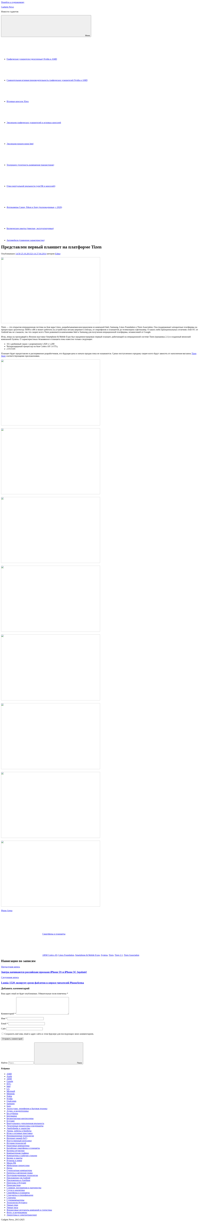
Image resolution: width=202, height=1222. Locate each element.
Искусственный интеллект (19, 1141)
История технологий (16, 1143)
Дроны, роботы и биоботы (19, 1131)
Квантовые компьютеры (18, 1145)
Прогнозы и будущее (16, 1183)
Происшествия (13, 1185)
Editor (57, 254)
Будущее (11, 1121)
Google (10, 1081)
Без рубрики (12, 1113)
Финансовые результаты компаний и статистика (29, 1210)
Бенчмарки (12, 1116)
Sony (9, 1106)
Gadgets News (7, 7)
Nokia (9, 1096)
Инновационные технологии (20, 1136)
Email (4, 1023)
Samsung (11, 1103)
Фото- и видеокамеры (17, 1212)
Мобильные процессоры (18, 1165)
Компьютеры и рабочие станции (22, 1155)
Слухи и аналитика (16, 1190)
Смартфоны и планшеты (53, 934)
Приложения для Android (18, 1178)
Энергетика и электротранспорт (22, 1215)
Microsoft (11, 1091)
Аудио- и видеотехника (18, 1111)
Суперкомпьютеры (15, 1200)
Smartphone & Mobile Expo (87, 955)
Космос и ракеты (14, 1158)
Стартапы (11, 1197)
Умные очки (12, 1205)
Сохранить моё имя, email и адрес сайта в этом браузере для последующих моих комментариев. (49, 1034)
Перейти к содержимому (12, 2)
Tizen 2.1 (119, 955)
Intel (8, 1086)
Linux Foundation (66, 955)
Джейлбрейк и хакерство (18, 1128)
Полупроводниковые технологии (22, 1175)
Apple (9, 1076)
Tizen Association (131, 955)
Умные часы (12, 1207)
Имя (4, 1018)
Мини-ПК (11, 1163)
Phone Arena (6, 910)
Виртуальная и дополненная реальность (25, 1123)
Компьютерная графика (18, 1153)
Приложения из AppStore (18, 1180)
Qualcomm (11, 1101)
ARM (9, 1079)
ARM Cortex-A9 (49, 955)
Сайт (3, 1028)
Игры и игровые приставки (20, 1133)
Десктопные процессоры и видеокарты (25, 1126)
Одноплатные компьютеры (19, 1170)
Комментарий (8, 1013)
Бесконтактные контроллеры (20, 1118)
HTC (9, 1084)
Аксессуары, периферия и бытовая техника (27, 1108)
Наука (9, 1168)
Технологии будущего (17, 1202)
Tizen (111, 955)
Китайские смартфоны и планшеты (23, 1148)
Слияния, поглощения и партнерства (24, 1188)
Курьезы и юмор (14, 1160)
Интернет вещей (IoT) (17, 1138)
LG (8, 1089)
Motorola (11, 1094)
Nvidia (10, 1098)
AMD (9, 1074)
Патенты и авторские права (20, 1173)
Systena (104, 955)
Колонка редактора (15, 1150)
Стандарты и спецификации (20, 1195)
